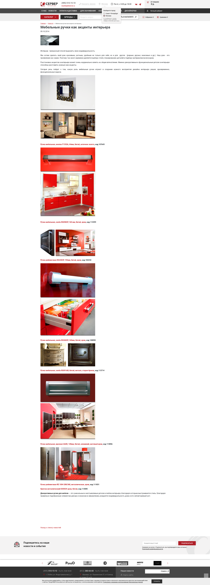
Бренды (68, 17)
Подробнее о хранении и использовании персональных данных (123, 582)
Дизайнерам (130, 11)
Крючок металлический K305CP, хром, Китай (58, 489)
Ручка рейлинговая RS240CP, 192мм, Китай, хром (60, 260)
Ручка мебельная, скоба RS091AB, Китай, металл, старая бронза (67, 370)
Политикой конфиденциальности (152, 549)
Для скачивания (88, 11)
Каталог (49, 17)
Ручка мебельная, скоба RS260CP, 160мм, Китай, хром (62, 340)
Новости (52, 11)
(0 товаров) (155, 3)
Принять (157, 581)
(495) (50, 571)
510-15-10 (68, 3)
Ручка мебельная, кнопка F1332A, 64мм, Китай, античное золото (67, 144)
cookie (54, 580)
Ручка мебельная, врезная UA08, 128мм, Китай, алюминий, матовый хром (71, 444)
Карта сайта (128, 575)
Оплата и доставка (68, 11)
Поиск (164, 571)
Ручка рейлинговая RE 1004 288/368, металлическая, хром (64, 484)
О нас (43, 11)
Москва (108, 15)
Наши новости (127, 571)
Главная (43, 23)
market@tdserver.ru (68, 6)
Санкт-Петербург (112, 13)
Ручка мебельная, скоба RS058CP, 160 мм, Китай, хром (63, 222)
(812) (87, 571)
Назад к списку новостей (50, 528)
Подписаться (187, 543)
